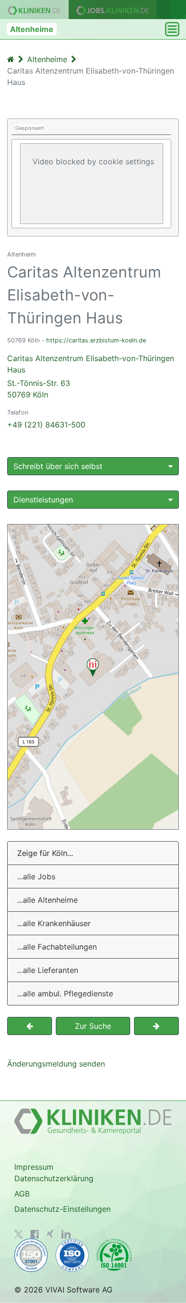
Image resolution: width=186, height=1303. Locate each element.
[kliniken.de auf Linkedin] (66, 1234)
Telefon (17, 412)
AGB (22, 1193)
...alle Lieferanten (47, 970)
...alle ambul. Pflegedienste (65, 993)
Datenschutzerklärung (53, 1178)
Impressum (33, 1167)
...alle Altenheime (47, 900)
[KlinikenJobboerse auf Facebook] (35, 1234)
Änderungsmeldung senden (56, 1063)
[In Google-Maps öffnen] (93, 677)
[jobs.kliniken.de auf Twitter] (18, 1234)
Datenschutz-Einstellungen (62, 1209)
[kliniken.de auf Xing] (50, 1234)
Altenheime (31, 29)
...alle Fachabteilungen (57, 946)
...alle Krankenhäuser (54, 923)
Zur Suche (93, 1026)
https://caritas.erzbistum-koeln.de (96, 340)
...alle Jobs (36, 876)
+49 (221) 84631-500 (46, 424)
